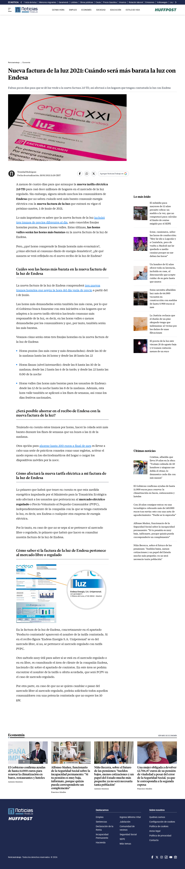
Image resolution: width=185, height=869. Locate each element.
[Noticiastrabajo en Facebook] (152, 857)
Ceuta (98, 2)
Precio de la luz (30, 2)
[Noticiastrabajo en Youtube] (170, 857)
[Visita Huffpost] (166, 9)
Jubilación (125, 821)
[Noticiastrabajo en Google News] (175, 857)
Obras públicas (86, 2)
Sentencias (101, 821)
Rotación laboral (136, 2)
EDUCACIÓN (115, 10)
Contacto (154, 840)
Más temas (125, 843)
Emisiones (149, 2)
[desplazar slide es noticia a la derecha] (176, 2)
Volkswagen (162, 2)
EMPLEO (73, 10)
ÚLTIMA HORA (58, 10)
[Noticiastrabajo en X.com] (156, 857)
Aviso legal (154, 830)
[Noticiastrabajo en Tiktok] (166, 857)
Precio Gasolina (110, 2)
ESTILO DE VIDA (133, 10)
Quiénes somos (157, 817)
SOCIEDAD (101, 10)
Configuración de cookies (162, 821)
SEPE (122, 839)
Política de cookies (158, 826)
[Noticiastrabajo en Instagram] (161, 857)
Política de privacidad (160, 835)
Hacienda (101, 842)
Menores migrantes (47, 2)
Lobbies (74, 2)
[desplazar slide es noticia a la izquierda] (21, 2)
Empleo (99, 817)
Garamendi (63, 2)
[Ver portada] (26, 10)
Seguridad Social (128, 834)
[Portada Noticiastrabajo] (20, 811)
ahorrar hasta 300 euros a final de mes (65, 446)
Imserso (122, 2)
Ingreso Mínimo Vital (130, 817)
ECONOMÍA (86, 10)
